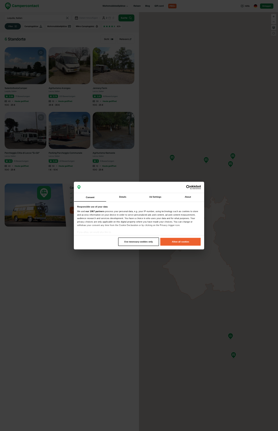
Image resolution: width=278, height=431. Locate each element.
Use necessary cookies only (138, 241)
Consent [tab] (90, 197)
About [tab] (188, 196)
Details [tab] (122, 196)
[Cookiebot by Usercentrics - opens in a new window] (188, 187)
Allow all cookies (180, 241)
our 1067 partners (95, 211)
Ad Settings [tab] (155, 196)
